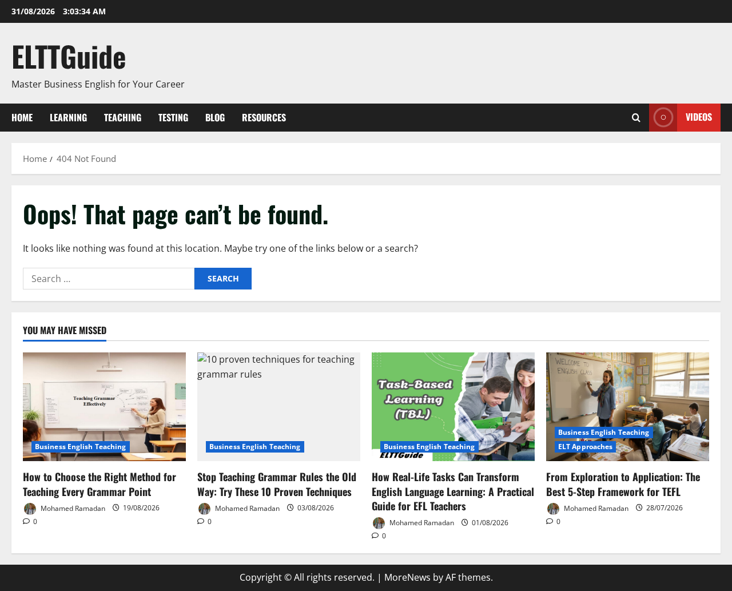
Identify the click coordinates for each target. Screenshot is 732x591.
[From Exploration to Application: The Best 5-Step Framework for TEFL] (627, 406)
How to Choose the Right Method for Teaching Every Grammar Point (99, 483)
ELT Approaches (585, 446)
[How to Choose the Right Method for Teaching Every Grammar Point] (104, 406)
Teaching (122, 117)
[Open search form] (636, 117)
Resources (264, 117)
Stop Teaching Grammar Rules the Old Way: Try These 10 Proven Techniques (276, 483)
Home (22, 117)
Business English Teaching (80, 446)
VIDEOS (699, 117)
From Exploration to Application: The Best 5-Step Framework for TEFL (623, 483)
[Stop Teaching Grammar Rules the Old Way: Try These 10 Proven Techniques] (278, 406)
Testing (173, 117)
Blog (215, 117)
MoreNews (407, 577)
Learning (68, 117)
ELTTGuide (68, 55)
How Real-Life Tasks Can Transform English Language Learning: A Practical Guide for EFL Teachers (453, 491)
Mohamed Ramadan (72, 508)
